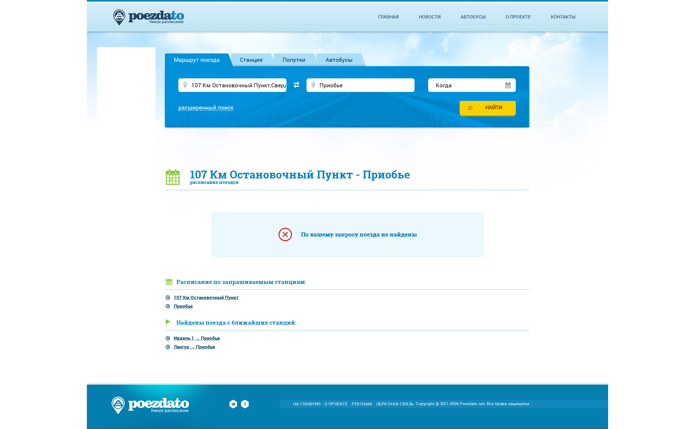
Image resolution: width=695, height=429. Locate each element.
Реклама (362, 403)
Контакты (563, 17)
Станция (251, 59)
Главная (388, 17)
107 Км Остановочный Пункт (206, 297)
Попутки (294, 59)
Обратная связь (395, 403)
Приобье (183, 306)
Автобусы (339, 59)
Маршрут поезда (197, 59)
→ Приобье (197, 338)
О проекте (518, 17)
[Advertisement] (347, 148)
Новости (430, 17)
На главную (307, 403)
